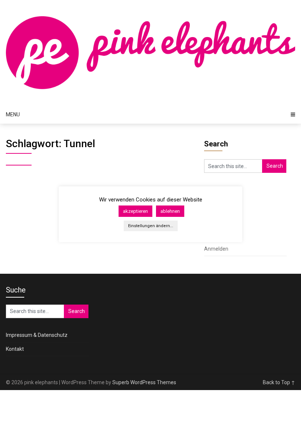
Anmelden (216, 249)
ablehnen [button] (170, 211)
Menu (13, 114)
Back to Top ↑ (279, 382)
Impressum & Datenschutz (37, 335)
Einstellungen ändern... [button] (150, 225)
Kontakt (15, 349)
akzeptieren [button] (135, 211)
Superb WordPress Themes (144, 382)
